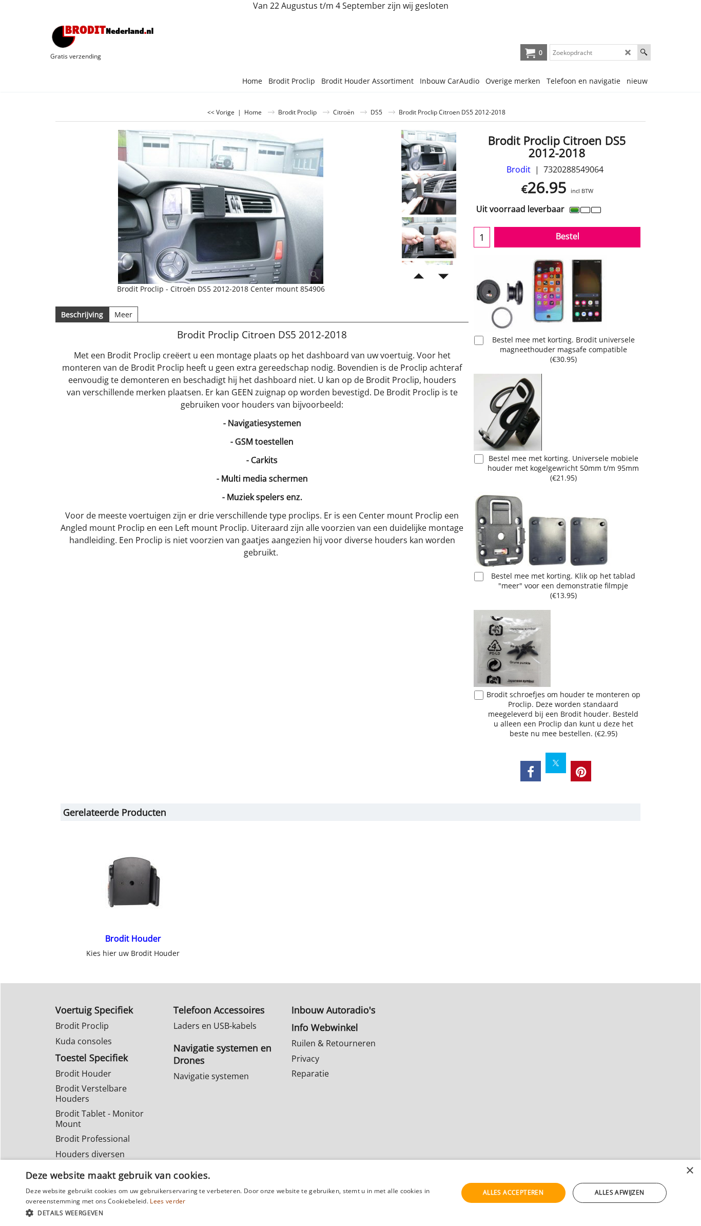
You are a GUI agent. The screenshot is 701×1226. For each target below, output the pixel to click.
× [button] (689, 1171)
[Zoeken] (643, 52)
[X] (556, 763)
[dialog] (350, 1193)
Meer (123, 314)
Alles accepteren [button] (513, 1192)
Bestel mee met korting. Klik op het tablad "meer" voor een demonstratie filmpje (563, 585)
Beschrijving (82, 314)
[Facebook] (530, 771)
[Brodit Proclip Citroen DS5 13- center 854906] (220, 207)
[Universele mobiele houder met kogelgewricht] (557, 412)
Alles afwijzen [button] (620, 1192)
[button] (235, 1212)
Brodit (519, 169)
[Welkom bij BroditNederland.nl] (103, 36)
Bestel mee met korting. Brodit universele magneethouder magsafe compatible (563, 349)
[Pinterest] (581, 771)
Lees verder (167, 1201)
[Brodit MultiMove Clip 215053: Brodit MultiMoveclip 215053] (557, 530)
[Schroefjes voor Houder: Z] (557, 648)
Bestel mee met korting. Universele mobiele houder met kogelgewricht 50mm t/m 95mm (563, 468)
